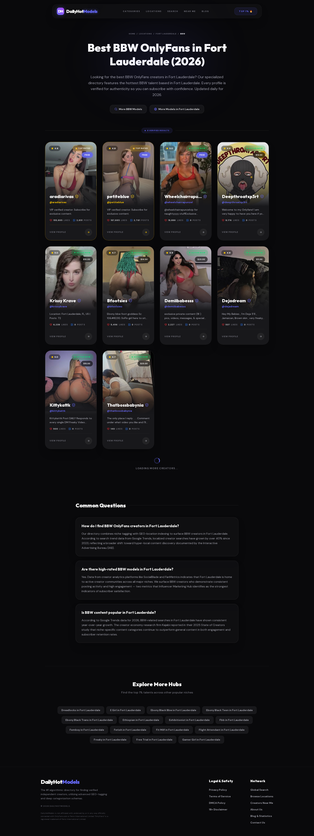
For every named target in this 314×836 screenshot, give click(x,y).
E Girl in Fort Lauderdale (125, 710)
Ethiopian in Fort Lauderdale (141, 720)
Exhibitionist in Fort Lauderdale (189, 720)
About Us (256, 809)
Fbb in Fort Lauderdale (234, 720)
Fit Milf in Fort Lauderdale (172, 729)
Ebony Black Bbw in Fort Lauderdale (173, 710)
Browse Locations (261, 796)
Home (132, 34)
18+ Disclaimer (218, 809)
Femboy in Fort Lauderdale (87, 729)
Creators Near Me (261, 803)
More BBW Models (130, 109)
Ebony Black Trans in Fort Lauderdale (89, 720)
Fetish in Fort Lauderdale (130, 729)
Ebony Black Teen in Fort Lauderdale (229, 710)
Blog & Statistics (261, 816)
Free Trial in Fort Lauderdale (154, 739)
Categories (131, 11)
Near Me (190, 11)
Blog (205, 11)
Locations (154, 11)
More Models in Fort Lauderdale (179, 109)
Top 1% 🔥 (246, 11)
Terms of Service (220, 796)
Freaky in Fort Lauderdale (110, 739)
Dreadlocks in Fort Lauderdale (80, 710)
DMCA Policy (217, 803)
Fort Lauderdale (166, 34)
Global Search (259, 789)
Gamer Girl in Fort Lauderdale (201, 739)
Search (172, 11)
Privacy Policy (218, 789)
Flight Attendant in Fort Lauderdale (222, 729)
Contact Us (257, 822)
